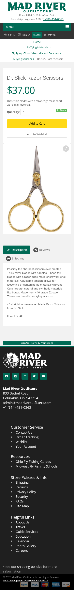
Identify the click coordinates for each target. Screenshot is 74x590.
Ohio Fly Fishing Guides (33, 461)
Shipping (18, 258)
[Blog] (43, 376)
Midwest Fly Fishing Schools (37, 466)
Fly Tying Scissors (22, 59)
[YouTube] (6, 376)
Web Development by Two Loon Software (25, 580)
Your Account (26, 446)
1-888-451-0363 (53, 19)
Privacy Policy (26, 492)
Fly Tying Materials (37, 47)
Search (36, 35)
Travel (20, 527)
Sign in (11, 35)
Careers (22, 550)
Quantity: (13, 112)
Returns (22, 487)
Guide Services (27, 531)
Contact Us (24, 432)
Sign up (26, 35)
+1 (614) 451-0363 (17, 407)
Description (19, 250)
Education (23, 536)
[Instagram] (15, 376)
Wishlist (21, 441)
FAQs (20, 501)
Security (22, 496)
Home (37, 42)
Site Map (22, 506)
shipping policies (29, 566)
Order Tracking (27, 437)
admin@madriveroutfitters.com (27, 402)
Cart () (51, 35)
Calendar (22, 541)
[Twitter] (34, 376)
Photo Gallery (26, 545)
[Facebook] (25, 376)
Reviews (44, 250)
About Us (23, 522)
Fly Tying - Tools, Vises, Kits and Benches (35, 53)
